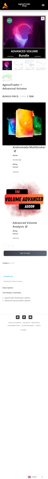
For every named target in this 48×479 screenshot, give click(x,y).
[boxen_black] (24, 123)
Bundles (12, 263)
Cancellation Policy (14, 325)
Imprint (38, 325)
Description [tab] (8, 276)
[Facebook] (18, 317)
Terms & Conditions (15, 323)
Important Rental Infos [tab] (13, 281)
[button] (43, 5)
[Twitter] (24, 317)
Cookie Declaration (28, 325)
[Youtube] (30, 317)
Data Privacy (35, 323)
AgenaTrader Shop (24, 5)
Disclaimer (26, 323)
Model (15, 155)
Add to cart (25, 253)
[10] (24, 199)
